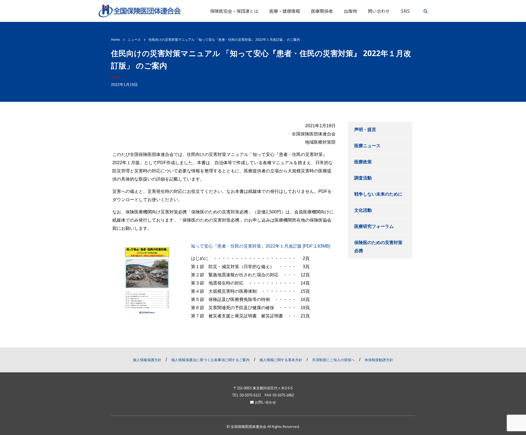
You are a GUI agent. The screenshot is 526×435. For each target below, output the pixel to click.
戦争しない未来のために (378, 194)
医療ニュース (367, 145)
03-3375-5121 (250, 395)
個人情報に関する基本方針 (280, 360)
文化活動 (363, 210)
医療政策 (363, 162)
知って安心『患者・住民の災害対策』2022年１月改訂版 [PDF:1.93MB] (260, 246)
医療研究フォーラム (374, 226)
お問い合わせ (265, 402)
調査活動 (363, 178)
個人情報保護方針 (147, 360)
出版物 (350, 11)
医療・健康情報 (284, 11)
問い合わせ (379, 11)
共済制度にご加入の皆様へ (333, 360)
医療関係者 (322, 11)
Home (115, 40)
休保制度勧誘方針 (379, 360)
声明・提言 (365, 129)
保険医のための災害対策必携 (378, 246)
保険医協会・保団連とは (234, 11)
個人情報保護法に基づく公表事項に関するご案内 (210, 360)
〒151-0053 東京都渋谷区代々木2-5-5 (263, 388)
